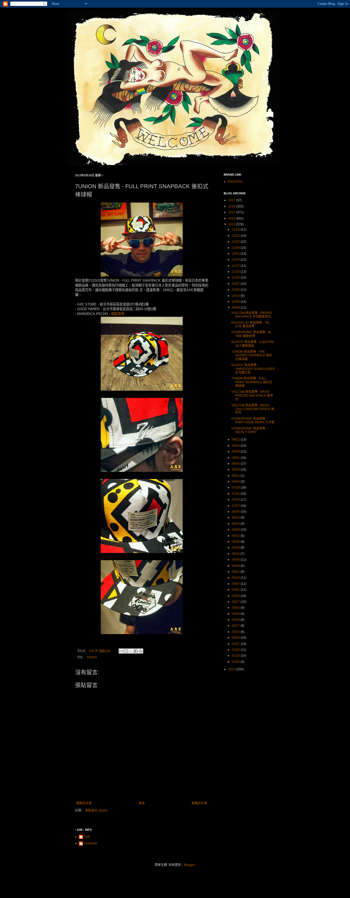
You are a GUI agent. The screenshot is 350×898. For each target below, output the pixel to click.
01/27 (236, 644)
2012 (232, 669)
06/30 (236, 511)
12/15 (236, 241)
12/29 (236, 229)
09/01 (236, 458)
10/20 (236, 289)
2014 (232, 218)
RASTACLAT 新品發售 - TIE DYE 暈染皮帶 (250, 324)
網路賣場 (117, 314)
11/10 (236, 271)
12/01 (236, 253)
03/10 (236, 607)
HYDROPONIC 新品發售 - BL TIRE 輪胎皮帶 (251, 334)
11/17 (236, 266)
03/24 (236, 596)
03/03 (236, 614)
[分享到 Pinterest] (140, 651)
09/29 (236, 307)
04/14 (236, 577)
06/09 (236, 529)
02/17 (236, 625)
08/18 (236, 469)
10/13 (236, 296)
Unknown (90, 843)
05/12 (236, 554)
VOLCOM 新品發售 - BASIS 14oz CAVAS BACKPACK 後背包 (252, 409)
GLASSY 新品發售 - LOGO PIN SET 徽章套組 (252, 343)
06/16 (236, 524)
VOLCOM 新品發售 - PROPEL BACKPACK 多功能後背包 (252, 314)
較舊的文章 (199, 803)
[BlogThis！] (126, 651)
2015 (232, 212)
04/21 (236, 572)
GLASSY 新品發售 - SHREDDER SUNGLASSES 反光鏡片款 (253, 368)
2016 (232, 206)
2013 (232, 224)
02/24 (236, 620)
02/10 (236, 632)
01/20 (236, 650)
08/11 (236, 475)
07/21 (236, 493)
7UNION (91, 657)
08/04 (236, 481)
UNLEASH (235, 181)
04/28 (236, 566)
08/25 (236, 463)
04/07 (236, 584)
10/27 (236, 283)
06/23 (236, 517)
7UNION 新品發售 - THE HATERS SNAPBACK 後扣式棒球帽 (251, 355)
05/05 (236, 559)
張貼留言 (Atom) (96, 810)
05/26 (236, 541)
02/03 (236, 637)
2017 (232, 200)
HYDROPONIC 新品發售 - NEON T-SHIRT (249, 430)
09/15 (236, 445)
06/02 (236, 536)
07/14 (236, 499)
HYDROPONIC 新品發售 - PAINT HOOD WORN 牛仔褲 (252, 420)
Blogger (189, 865)
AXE (87, 836)
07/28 (236, 487)
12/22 (236, 235)
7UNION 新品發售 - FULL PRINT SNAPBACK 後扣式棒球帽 (251, 382)
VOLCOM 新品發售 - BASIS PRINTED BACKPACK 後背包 (252, 395)
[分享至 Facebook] (135, 651)
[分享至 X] (130, 651)
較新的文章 (84, 803)
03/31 (236, 589)
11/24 (236, 259)
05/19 (236, 547)
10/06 (236, 301)
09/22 (236, 439)
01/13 (236, 655)
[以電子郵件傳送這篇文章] (121, 651)
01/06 (236, 662)
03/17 (236, 602)
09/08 (236, 451)
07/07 (236, 506)
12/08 (236, 248)
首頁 (142, 803)
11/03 (236, 277)
